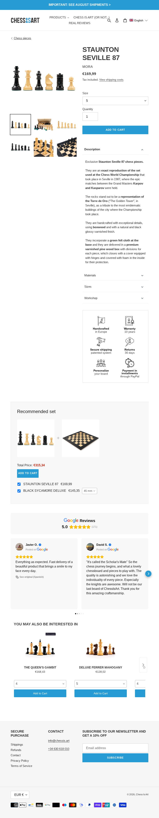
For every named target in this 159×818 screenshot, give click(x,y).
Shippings (17, 744)
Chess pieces (22, 38)
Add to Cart (40, 693)
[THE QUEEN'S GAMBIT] (40, 648)
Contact (16, 755)
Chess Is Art (142, 794)
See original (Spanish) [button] (32, 577)
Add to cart (27, 473)
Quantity (87, 109)
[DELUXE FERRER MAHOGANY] (100, 648)
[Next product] (143, 665)
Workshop (90, 298)
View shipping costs (111, 79)
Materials (90, 275)
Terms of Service (21, 766)
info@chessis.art (58, 740)
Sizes (88, 286)
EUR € (19, 794)
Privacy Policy (20, 760)
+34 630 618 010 (58, 748)
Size (85, 93)
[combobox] (89, 491)
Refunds (16, 750)
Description (92, 149)
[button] (138, 20)
